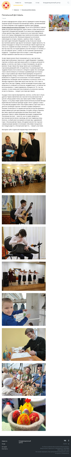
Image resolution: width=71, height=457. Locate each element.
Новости (18, 3)
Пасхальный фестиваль (29, 10)
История (4, 447)
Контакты (5, 449)
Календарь (28, 3)
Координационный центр (51, 3)
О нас (37, 3)
